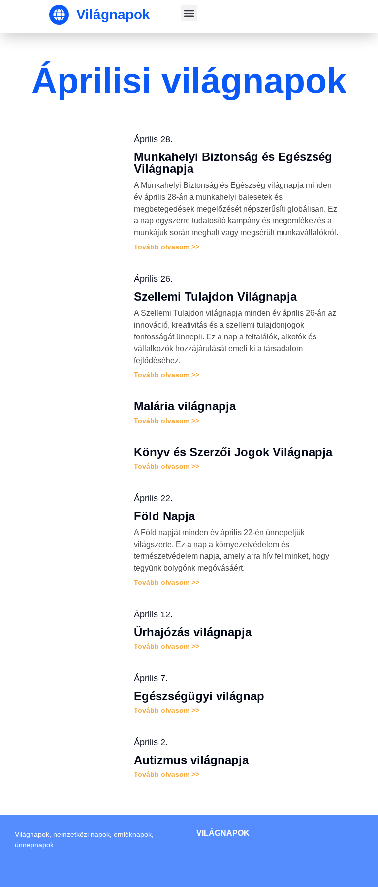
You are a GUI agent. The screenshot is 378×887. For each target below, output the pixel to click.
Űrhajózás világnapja (193, 632)
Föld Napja (164, 515)
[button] (189, 13)
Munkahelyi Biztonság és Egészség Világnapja (233, 162)
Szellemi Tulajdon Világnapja (215, 296)
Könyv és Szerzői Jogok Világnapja (233, 452)
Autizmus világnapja (191, 759)
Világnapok (113, 14)
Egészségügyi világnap (199, 696)
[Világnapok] (59, 15)
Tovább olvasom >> (166, 247)
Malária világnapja (185, 406)
